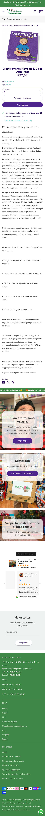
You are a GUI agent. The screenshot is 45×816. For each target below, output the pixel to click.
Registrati (23, 642)
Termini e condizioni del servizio (16, 774)
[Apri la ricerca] (4, 19)
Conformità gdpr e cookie (13, 761)
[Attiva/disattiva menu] (3, 11)
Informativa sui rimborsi (12, 778)
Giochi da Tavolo (9, 721)
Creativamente (9, 82)
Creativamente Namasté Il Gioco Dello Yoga (23, 25)
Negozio (5, 734)
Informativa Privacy (10, 765)
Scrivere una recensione (26, 554)
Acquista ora (22, 105)
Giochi (5, 713)
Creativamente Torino (22, 810)
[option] (22, 46)
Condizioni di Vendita (11, 756)
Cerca (4, 752)
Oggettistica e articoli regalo (14, 726)
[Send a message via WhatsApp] (41, 812)
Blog (4, 730)
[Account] (35, 10)
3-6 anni (8, 85)
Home (4, 25)
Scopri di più (22, 440)
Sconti (5, 739)
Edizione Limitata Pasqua (22, 473)
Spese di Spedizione (11, 769)
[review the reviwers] (13, 581)
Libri (4, 717)
